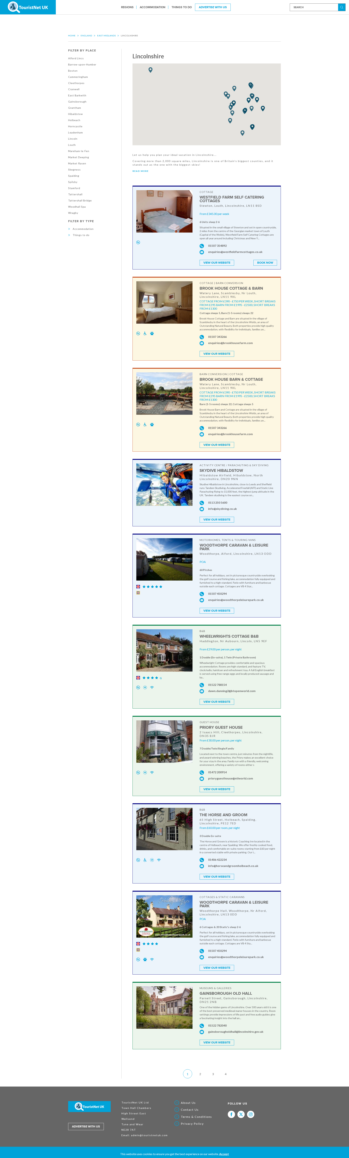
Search (342, 7)
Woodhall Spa (77, 206)
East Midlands (106, 35)
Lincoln (72, 138)
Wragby (73, 212)
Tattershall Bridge (80, 200)
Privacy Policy (192, 1123)
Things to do (182, 7)
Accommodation (152, 7)
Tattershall (75, 194)
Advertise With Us (213, 7)
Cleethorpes (76, 83)
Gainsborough (77, 101)
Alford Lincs (76, 58)
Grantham (74, 107)
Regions (127, 7)
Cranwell (74, 89)
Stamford (74, 188)
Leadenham (75, 132)
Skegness (74, 169)
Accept (224, 1154)
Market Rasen (77, 163)
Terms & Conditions (196, 1116)
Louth (72, 144)
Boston (73, 70)
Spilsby (72, 181)
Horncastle (75, 126)
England (86, 35)
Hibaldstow (75, 113)
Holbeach (74, 120)
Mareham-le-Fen (78, 151)
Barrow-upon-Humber (82, 64)
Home (72, 35)
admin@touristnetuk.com (149, 1135)
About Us (188, 1102)
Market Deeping (78, 157)
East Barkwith (77, 95)
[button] (252, 96)
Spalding (73, 175)
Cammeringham (78, 76)
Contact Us (190, 1109)
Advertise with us (86, 1126)
